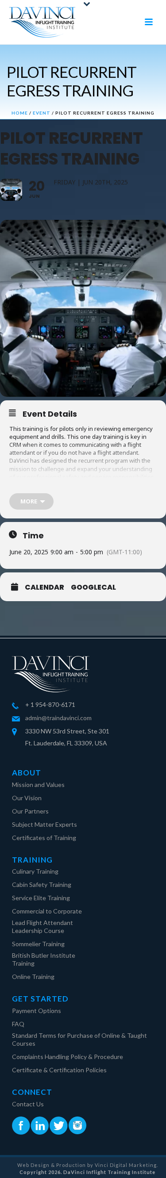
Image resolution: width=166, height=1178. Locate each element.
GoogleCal (93, 587)
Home (20, 112)
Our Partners (30, 811)
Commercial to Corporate (47, 911)
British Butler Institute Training (43, 959)
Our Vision (27, 798)
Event (41, 112)
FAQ (18, 1024)
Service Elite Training (41, 898)
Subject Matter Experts (44, 824)
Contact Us (28, 1104)
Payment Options (36, 1010)
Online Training (33, 976)
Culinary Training (35, 871)
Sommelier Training (38, 944)
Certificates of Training (44, 837)
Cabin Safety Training (41, 884)
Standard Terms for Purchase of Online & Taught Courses (79, 1039)
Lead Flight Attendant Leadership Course (42, 926)
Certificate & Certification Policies (59, 1070)
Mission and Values (38, 784)
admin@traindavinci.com (58, 717)
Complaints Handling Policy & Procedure (67, 1056)
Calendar (44, 587)
